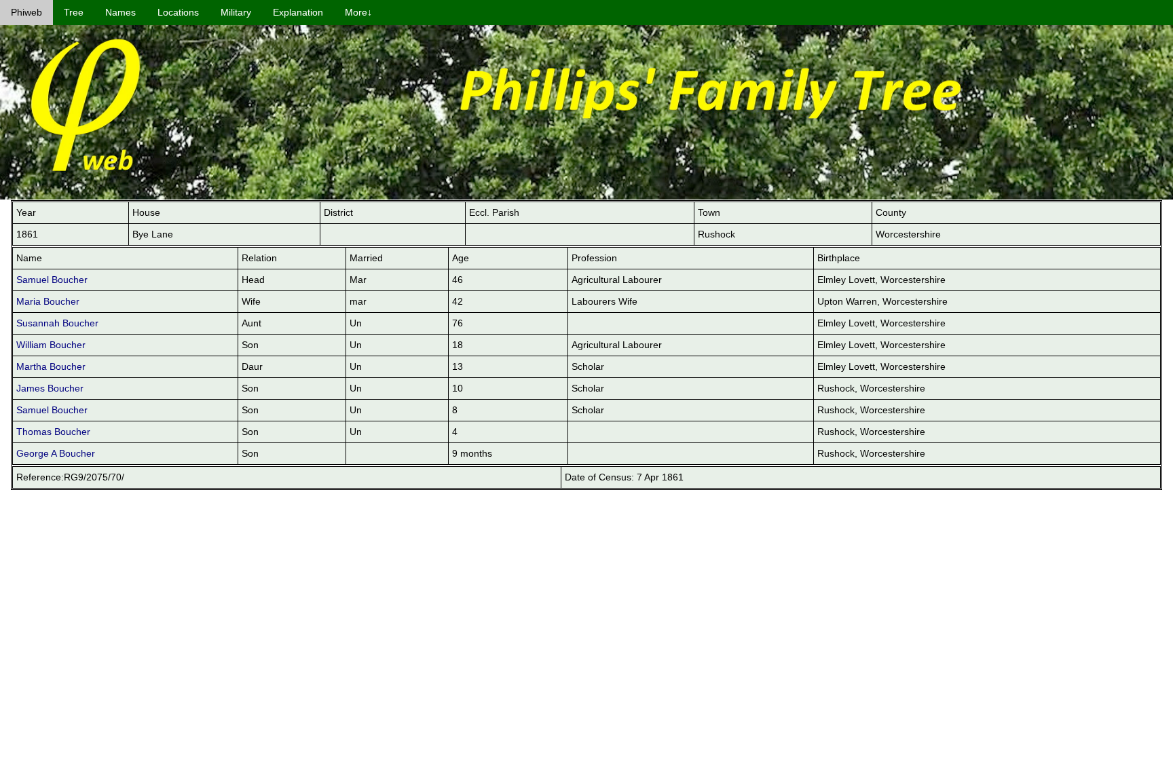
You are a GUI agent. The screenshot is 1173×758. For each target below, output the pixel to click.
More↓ (358, 12)
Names (120, 12)
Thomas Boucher (53, 431)
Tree (73, 12)
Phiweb (26, 12)
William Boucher (51, 344)
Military (236, 12)
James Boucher (49, 388)
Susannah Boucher (57, 323)
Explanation (298, 12)
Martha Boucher (51, 366)
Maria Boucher (47, 301)
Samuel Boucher (52, 279)
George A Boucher (55, 453)
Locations (178, 12)
